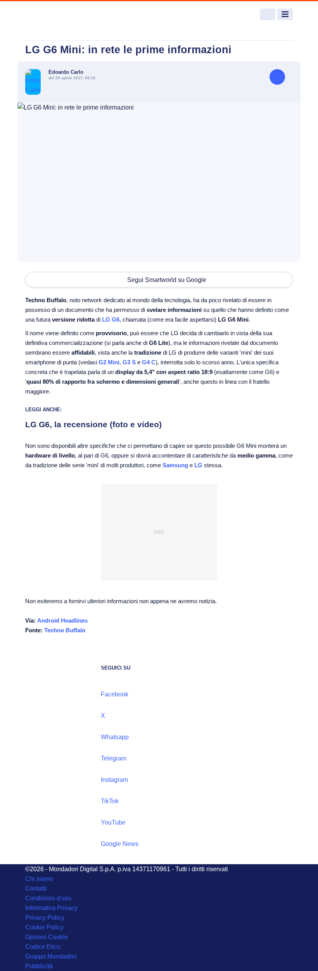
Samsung (175, 465)
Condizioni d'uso (48, 898)
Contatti (36, 888)
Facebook (114, 694)
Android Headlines (62, 620)
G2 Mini (109, 362)
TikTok (110, 801)
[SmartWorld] (54, 15)
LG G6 (110, 319)
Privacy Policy (44, 917)
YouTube (113, 822)
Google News (119, 843)
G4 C (149, 362)
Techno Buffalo (64, 630)
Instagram (114, 779)
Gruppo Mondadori (51, 956)
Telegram (113, 758)
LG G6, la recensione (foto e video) (93, 424)
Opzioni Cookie (46, 937)
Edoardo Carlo (65, 72)
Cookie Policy (44, 927)
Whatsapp (115, 737)
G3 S (129, 362)
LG (198, 465)
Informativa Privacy (51, 908)
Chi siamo (39, 878)
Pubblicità (39, 966)
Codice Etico (42, 946)
